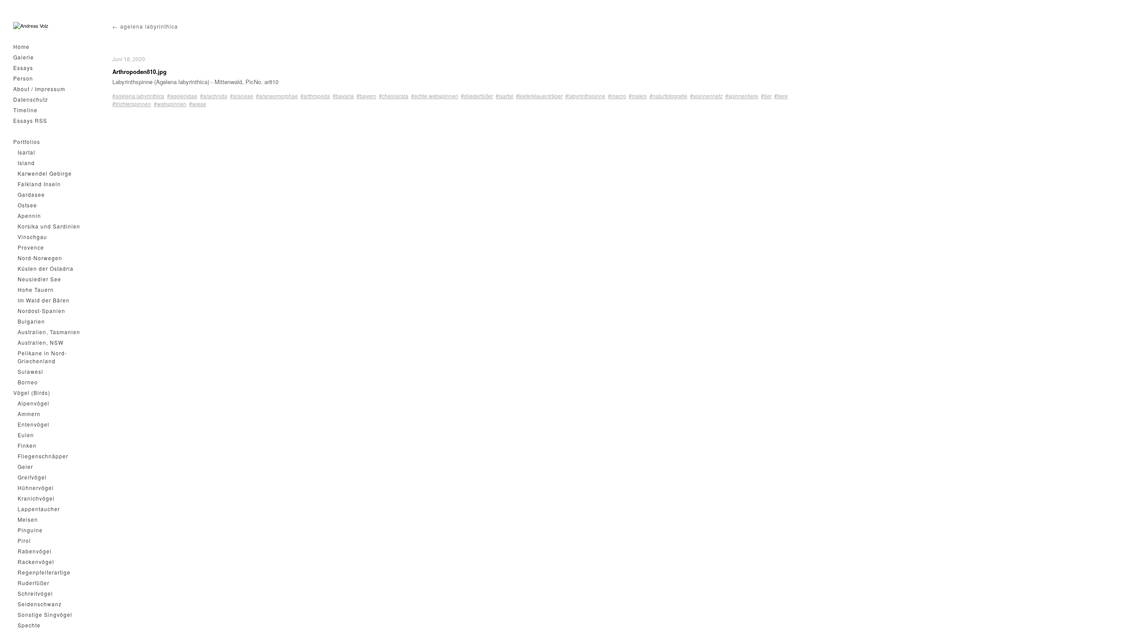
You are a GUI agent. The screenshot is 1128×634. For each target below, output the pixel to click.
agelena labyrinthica (149, 26)
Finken (27, 445)
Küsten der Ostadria (46, 268)
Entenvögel (33, 424)
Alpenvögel (33, 403)
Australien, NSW (40, 342)
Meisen (28, 519)
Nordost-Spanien (41, 310)
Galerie (23, 57)
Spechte (29, 625)
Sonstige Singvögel (45, 614)
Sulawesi (30, 371)
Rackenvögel (36, 561)
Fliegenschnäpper (43, 456)
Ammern (29, 413)
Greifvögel (32, 477)
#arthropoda (315, 96)
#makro (638, 96)
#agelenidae (182, 96)
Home (21, 46)
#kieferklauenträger (539, 96)
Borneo (28, 382)
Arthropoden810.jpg (139, 71)
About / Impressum (39, 88)
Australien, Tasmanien (49, 331)
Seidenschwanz (40, 604)
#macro (617, 96)
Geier (25, 466)
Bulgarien (31, 321)
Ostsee (27, 205)
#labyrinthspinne (585, 96)
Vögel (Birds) (31, 392)
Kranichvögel (36, 498)
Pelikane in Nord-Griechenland (42, 357)
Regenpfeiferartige (44, 572)
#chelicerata (393, 96)
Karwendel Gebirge (45, 173)
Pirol (24, 540)
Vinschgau (32, 236)
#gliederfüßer (477, 96)
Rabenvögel (35, 551)
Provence (31, 247)
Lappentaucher (39, 508)
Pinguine (30, 530)
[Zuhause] (30, 25)
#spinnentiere (741, 96)
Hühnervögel (36, 487)
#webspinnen (170, 103)
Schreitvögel (35, 593)
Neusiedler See (39, 279)
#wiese (197, 103)
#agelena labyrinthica (138, 96)
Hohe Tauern (36, 289)
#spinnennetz (706, 96)
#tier (766, 96)
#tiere (781, 96)
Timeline (25, 110)
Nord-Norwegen (40, 258)
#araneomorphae (277, 96)
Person (23, 78)
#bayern (366, 96)
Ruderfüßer (33, 582)
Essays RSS (30, 120)
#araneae (241, 96)
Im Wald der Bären (44, 300)
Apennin (29, 215)
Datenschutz (30, 99)
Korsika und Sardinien (49, 226)
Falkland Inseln (39, 184)
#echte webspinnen (434, 96)
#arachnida (213, 96)
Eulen (26, 435)
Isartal (26, 152)
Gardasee (31, 194)
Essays (23, 67)
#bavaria (343, 96)
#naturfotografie (668, 96)
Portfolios (26, 141)
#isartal (504, 96)
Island (26, 162)
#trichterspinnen (131, 103)
